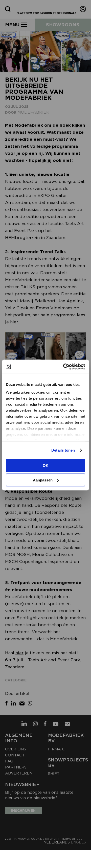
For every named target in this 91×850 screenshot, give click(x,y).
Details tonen (63, 450)
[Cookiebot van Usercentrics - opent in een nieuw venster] (64, 367)
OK (46, 465)
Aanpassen (43, 480)
